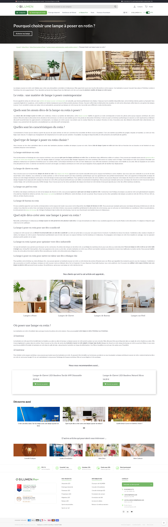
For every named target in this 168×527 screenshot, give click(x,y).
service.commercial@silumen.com (134, 500)
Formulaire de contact (98, 494)
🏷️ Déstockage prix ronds (37, 12)
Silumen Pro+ (84, 12)
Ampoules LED (66, 483)
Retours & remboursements (100, 504)
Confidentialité (136, 524)
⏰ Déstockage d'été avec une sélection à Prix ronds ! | (30, 1)
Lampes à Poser (30, 316)
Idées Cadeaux (138, 458)
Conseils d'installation (98, 487)
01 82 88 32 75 (129, 489)
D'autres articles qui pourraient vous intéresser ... (84, 438)
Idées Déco (101, 458)
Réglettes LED (66, 497)
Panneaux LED (66, 490)
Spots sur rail (66, 508)
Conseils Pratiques (30, 458)
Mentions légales (126, 524)
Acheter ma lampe (23, 34)
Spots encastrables (67, 504)
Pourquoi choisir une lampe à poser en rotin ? (54, 25)
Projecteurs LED (66, 494)
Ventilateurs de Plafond (69, 12)
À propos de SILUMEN (98, 483)
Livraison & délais (97, 501)
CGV (144, 524)
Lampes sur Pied (138, 316)
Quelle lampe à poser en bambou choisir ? (129, 423)
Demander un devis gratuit (131, 484)
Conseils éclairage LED (98, 490)
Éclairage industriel (67, 487)
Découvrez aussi (22, 401)
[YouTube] (131, 511)
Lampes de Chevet (66, 316)
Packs (92, 12)
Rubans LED (65, 501)
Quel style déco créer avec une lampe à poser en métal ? (84, 423)
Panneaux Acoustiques (103, 12)
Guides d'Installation (66, 458)
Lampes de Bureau (102, 316)
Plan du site (150, 524)
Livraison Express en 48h (52, 1)
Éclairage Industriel (54, 12)
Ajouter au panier (42, 384)
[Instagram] (123, 511)
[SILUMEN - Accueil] (36, 479)
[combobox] (81, 6)
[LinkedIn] (127, 511)
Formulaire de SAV (97, 497)
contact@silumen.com (130, 495)
